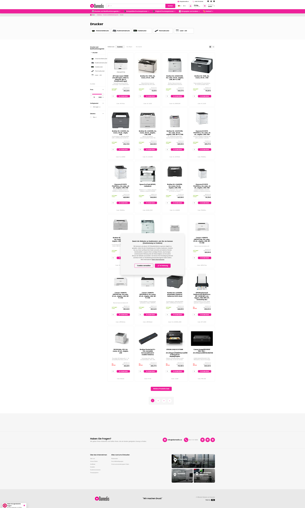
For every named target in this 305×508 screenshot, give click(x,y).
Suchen (170, 6)
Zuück (93, 14)
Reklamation (114, 458)
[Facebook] (208, 1)
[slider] (91, 94)
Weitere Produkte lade (161, 389)
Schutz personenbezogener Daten (120, 464)
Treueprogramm (94, 472)
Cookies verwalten (144, 265)
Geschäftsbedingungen (117, 461)
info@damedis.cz (184, 1)
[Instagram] (214, 1)
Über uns (92, 458)
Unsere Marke (94, 461)
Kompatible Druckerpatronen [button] (136, 11)
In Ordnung (163, 265)
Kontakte (92, 467)
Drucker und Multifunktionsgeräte (111, 14)
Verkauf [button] (208, 11)
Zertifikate (92, 464)
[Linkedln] (211, 1)
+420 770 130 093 (199, 1)
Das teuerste (139, 46)
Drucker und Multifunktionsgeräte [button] (106, 11)
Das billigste (129, 46)
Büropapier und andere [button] (189, 11)
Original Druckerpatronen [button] (164, 11)
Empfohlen (120, 46)
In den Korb (124, 96)
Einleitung (99, 14)
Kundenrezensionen (95, 469)
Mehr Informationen (158, 259)
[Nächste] (170, 401)
